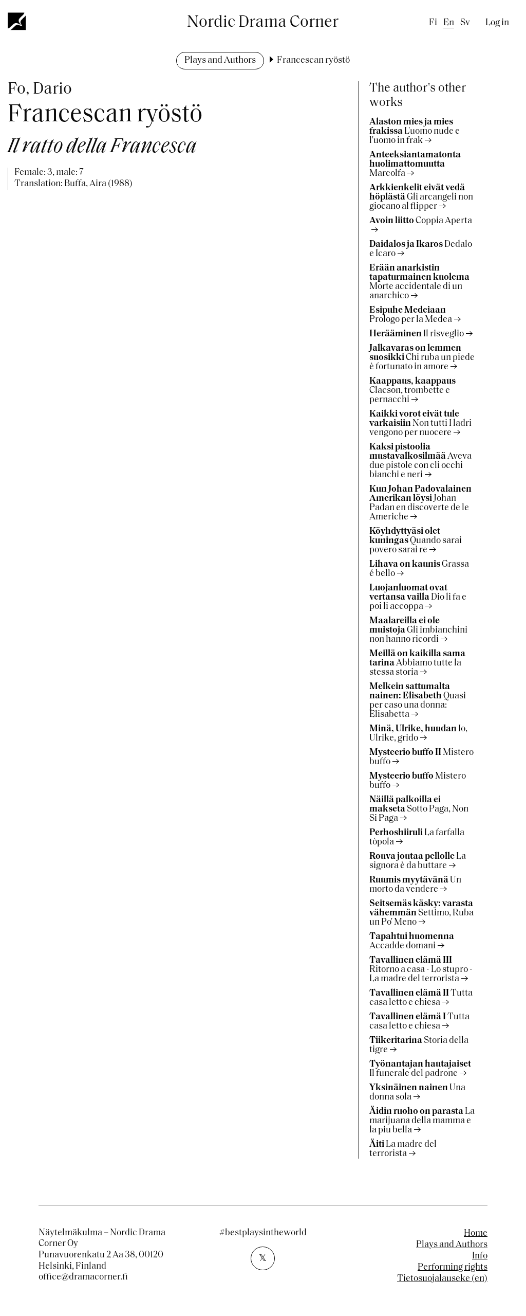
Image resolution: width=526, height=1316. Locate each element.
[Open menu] (17, 21)
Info (479, 1256)
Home (475, 1233)
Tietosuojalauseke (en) (442, 1279)
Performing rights (452, 1267)
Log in (497, 23)
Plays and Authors (220, 60)
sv (465, 23)
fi (433, 23)
